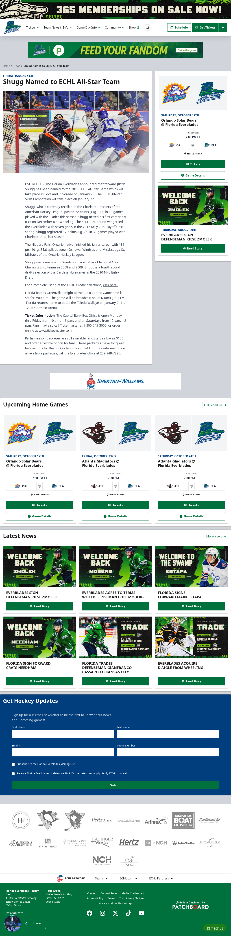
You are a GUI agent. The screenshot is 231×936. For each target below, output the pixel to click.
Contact (91, 893)
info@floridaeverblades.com (23, 918)
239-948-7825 (110, 353)
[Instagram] (102, 913)
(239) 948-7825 (14, 913)
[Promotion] (115, 9)
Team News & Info (56, 27)
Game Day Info (87, 27)
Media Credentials (133, 893)
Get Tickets (207, 27)
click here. (110, 285)
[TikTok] (128, 913)
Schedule (181, 27)
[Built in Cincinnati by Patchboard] (191, 905)
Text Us (217, 929)
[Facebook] (89, 913)
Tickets (31, 27)
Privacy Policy (95, 898)
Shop (132, 27)
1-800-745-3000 (94, 325)
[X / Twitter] (115, 913)
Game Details (195, 175)
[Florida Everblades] (12, 27)
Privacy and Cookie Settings (115, 903)
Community (113, 27)
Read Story (194, 248)
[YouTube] (141, 913)
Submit (115, 785)
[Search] (147, 27)
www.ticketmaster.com (55, 330)
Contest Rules (109, 893)
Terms (111, 898)
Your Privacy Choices (131, 898)
